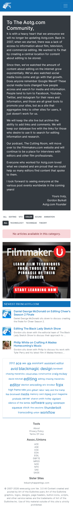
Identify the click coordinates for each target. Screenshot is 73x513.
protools (16, 398)
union (36, 412)
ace (18, 363)
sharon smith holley (41, 398)
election (25, 385)
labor (41, 390)
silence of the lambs (19, 402)
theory (43, 223)
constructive (44, 374)
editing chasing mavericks (51, 379)
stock (26, 407)
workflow (47, 412)
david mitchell (15, 379)
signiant (56, 398)
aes (24, 363)
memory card (37, 394)
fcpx (59, 385)
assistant (37, 363)
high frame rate (17, 389)
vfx (21, 217)
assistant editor (54, 363)
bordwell (57, 368)
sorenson (59, 403)
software (37, 403)
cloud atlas (32, 374)
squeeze (17, 407)
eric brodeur (48, 385)
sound (38, 217)
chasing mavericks (15, 374)
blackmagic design (35, 368)
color (28, 217)
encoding (36, 384)
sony (48, 403)
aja (29, 363)
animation (49, 217)
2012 (12, 363)
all (5, 217)
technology (17, 223)
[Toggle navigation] (65, 5)
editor (15, 385)
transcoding (25, 412)
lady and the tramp (55, 390)
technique (31, 223)
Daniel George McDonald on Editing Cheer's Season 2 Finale (42, 313)
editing (12, 217)
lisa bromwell (13, 394)
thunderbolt (52, 407)
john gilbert (32, 390)
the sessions (36, 407)
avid (14, 368)
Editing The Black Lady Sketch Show (37, 328)
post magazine (59, 394)
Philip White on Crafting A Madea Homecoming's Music (35, 344)
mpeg (47, 394)
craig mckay (59, 373)
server (26, 398)
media (25, 394)
